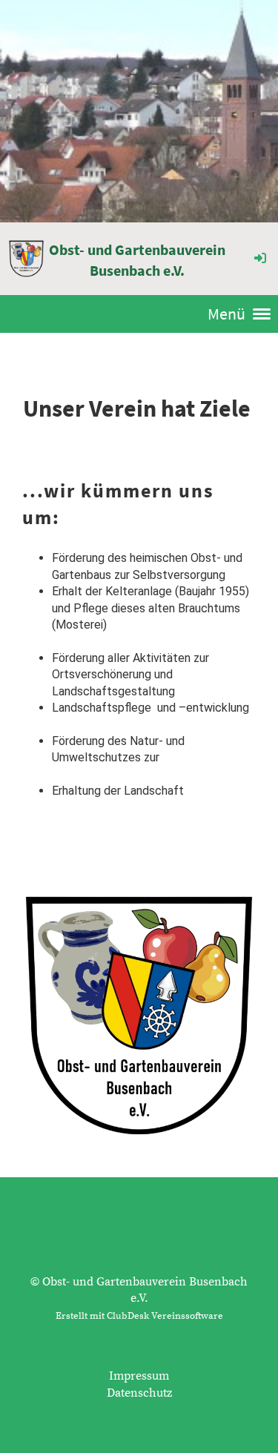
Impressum (139, 1375)
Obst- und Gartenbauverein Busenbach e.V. (137, 259)
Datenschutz (139, 1393)
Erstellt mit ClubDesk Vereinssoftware (139, 1316)
